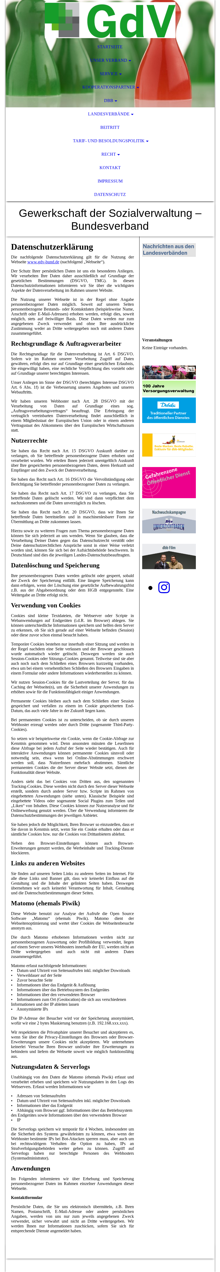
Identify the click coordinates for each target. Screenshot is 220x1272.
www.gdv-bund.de (43, 262)
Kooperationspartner (108, 87)
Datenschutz (110, 194)
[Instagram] (164, 587)
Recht (108, 154)
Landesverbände (109, 114)
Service (109, 73)
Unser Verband (108, 60)
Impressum (110, 181)
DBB (108, 100)
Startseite (110, 47)
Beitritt (110, 127)
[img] (110, 20)
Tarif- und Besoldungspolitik (109, 141)
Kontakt (110, 167)
